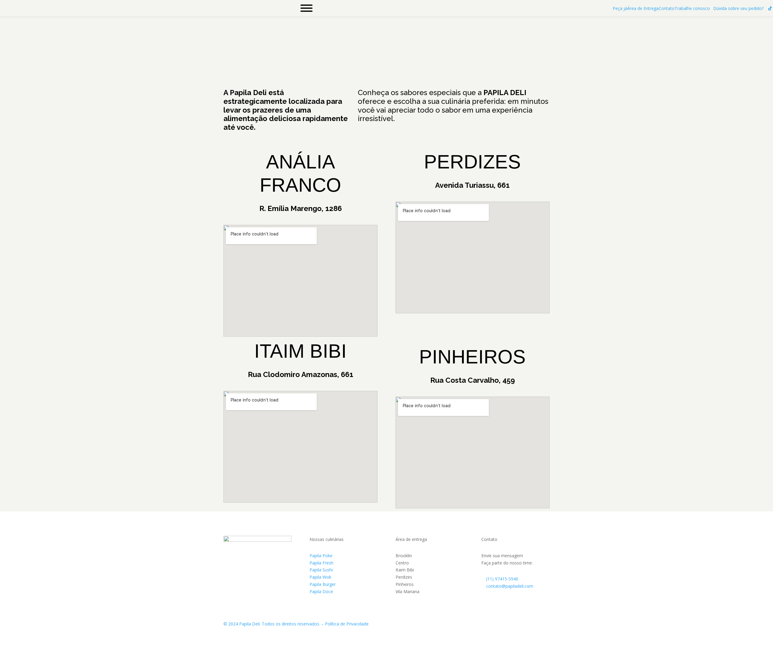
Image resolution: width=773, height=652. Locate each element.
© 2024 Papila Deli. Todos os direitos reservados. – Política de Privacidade (296, 624)
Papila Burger (323, 584)
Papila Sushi (321, 570)
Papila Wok (320, 577)
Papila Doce (321, 591)
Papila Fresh (321, 563)
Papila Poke (321, 555)
